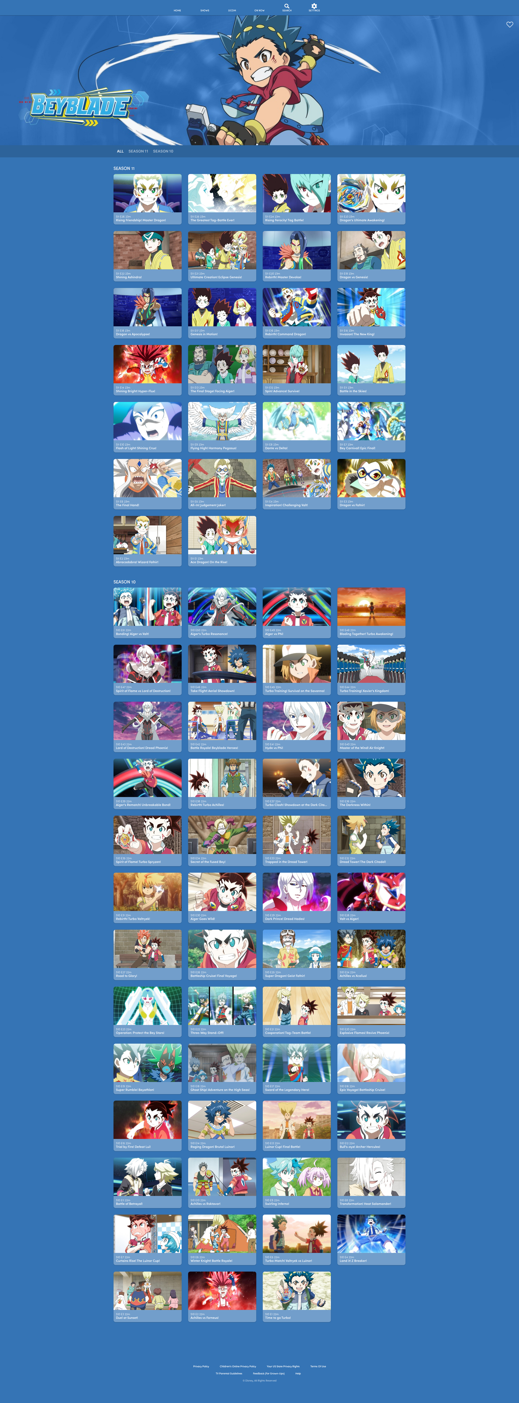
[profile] (341, 8)
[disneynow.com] (127, 7)
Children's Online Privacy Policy (238, 1366)
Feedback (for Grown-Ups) (269, 1373)
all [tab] (120, 151)
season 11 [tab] (138, 151)
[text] (123, 217)
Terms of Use (318, 1366)
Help (298, 1373)
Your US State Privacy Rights (283, 1366)
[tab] (120, 151)
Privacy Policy (201, 1366)
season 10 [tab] (163, 151)
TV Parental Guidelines (229, 1373)
